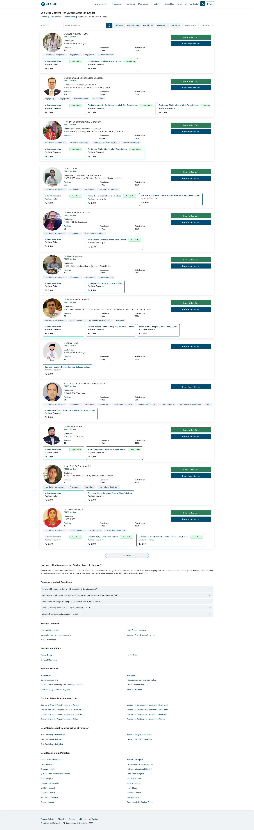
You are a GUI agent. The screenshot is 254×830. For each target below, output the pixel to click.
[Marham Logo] (49, 5)
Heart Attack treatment (50, 630)
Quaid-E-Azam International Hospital (56, 774)
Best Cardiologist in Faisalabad (53, 735)
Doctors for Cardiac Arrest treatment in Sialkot (59, 719)
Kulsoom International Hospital (139, 769)
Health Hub (169, 4)
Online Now (175, 25)
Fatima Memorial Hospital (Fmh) (140, 764)
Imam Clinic (132, 788)
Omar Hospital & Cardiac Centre (140, 802)
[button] (202, 3)
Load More (127, 555)
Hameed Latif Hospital (50, 783)
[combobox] (51, 25)
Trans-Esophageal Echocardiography (56, 690)
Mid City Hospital (48, 788)
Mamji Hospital (47, 778)
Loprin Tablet (132, 655)
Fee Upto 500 (148, 25)
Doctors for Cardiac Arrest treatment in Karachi (60, 705)
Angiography (46, 675)
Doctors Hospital (47, 802)
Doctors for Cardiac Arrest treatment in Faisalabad (147, 710)
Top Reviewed (162, 25)
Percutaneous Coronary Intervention (141, 680)
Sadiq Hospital (133, 797)
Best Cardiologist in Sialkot (52, 744)
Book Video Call (191, 37)
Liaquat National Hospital (51, 760)
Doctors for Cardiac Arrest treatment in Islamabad (147, 705)
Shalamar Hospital (48, 769)
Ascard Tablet (46, 655)
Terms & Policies (48, 819)
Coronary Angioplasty (49, 680)
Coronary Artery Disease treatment (141, 635)
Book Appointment (191, 44)
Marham (44, 17)
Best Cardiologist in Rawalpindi (139, 739)
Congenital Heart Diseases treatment (56, 635)
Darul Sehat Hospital (135, 774)
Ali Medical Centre (134, 778)
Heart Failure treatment (136, 630)
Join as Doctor (192, 4)
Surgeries (130, 4)
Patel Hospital (46, 764)
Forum (180, 4)
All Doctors (93, 819)
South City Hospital (135, 760)
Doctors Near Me (133, 25)
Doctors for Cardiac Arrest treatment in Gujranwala (61, 715)
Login (210, 4)
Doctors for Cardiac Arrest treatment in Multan (146, 719)
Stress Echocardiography (137, 685)
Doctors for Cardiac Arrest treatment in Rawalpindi (61, 710)
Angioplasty (132, 675)
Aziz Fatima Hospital (49, 797)
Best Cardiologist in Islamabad (139, 735)
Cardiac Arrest (69, 17)
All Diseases (56, 17)
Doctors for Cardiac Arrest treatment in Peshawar (147, 715)
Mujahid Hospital (133, 783)
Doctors (72, 819)
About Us (61, 819)
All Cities (82, 819)
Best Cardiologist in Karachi (52, 739)
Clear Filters (119, 25)
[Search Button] (109, 25)
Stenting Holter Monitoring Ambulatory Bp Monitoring (62, 685)
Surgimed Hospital (48, 793)
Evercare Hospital (134, 793)
